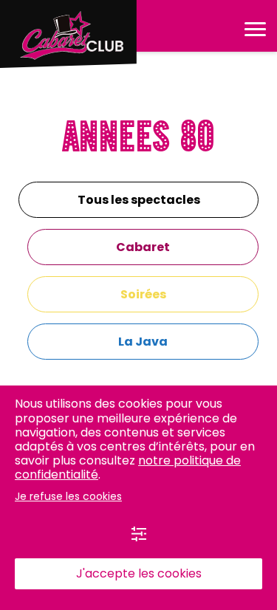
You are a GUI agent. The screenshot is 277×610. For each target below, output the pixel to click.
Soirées (143, 294)
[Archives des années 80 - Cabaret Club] (68, 34)
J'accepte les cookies (139, 573)
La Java (143, 341)
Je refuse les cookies (68, 496)
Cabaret (143, 247)
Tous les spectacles (139, 199)
